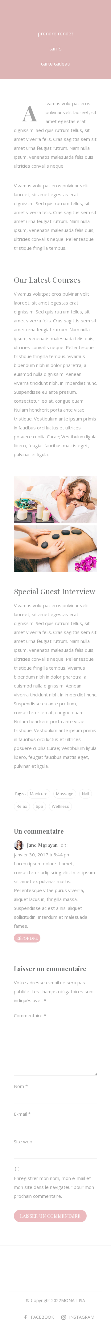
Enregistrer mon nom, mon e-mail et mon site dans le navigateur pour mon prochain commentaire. (54, 1187)
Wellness (60, 806)
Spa (39, 806)
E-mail (22, 1114)
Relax (22, 806)
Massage (64, 793)
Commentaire (30, 1015)
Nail (85, 793)
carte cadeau (55, 63)
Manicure (38, 793)
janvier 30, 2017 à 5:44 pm (42, 854)
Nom (21, 1086)
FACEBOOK (42, 1317)
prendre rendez (56, 33)
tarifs (55, 48)
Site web (23, 1141)
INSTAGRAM (81, 1317)
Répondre (27, 938)
